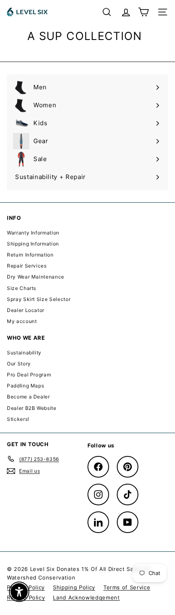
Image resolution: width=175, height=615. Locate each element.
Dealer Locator (25, 310)
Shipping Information (33, 244)
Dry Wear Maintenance (35, 277)
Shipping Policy (74, 587)
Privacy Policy (26, 587)
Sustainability (24, 353)
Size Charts (21, 288)
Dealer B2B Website (32, 408)
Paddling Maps (25, 386)
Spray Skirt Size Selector (38, 299)
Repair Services (27, 266)
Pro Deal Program (29, 375)
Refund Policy (26, 597)
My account (22, 321)
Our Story (19, 364)
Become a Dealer (28, 397)
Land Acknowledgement (86, 597)
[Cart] (143, 12)
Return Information (30, 255)
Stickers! (18, 419)
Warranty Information (33, 233)
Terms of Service (126, 587)
